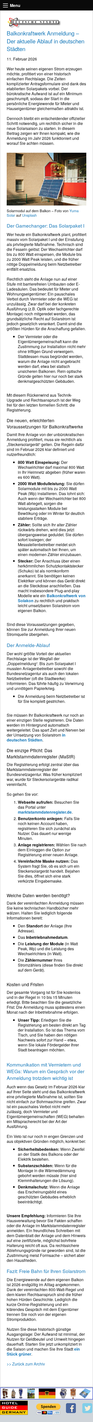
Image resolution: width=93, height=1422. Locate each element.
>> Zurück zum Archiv (26, 1364)
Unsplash (29, 215)
